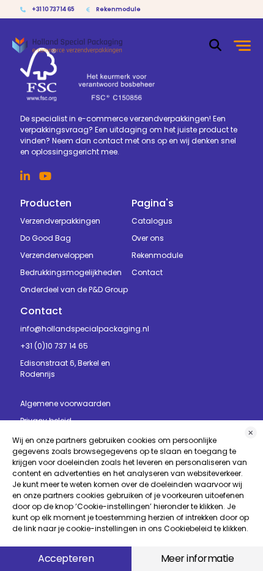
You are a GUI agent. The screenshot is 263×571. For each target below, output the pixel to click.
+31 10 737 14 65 (53, 9)
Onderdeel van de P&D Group (74, 289)
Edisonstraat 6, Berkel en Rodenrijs (65, 368)
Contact (147, 272)
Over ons (148, 238)
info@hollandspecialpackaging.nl (76, 328)
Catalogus (152, 221)
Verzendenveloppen (57, 255)
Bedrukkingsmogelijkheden (71, 272)
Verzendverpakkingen (60, 221)
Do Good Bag (45, 238)
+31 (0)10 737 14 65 (54, 346)
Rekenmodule (118, 9)
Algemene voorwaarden (65, 403)
